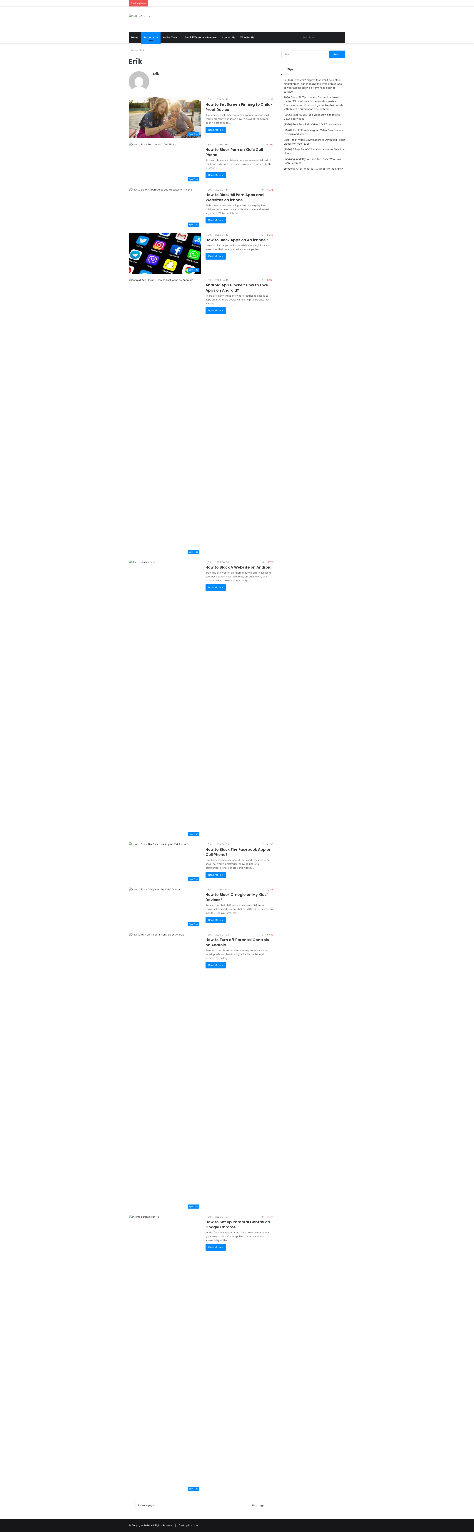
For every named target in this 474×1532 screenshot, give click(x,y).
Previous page (146, 1505)
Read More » (215, 129)
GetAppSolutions (188, 1525)
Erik (156, 73)
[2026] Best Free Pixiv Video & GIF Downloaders (312, 124)
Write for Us (247, 37)
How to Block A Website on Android (238, 567)
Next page (258, 1505)
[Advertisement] (274, 18)
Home (134, 37)
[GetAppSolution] (139, 16)
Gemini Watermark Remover (201, 37)
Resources (149, 37)
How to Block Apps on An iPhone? (237, 240)
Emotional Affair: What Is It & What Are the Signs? (313, 168)
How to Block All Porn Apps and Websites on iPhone (235, 197)
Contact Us (228, 37)
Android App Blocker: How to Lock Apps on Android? (237, 288)
